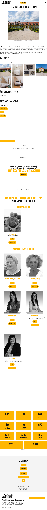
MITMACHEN (23, 2)
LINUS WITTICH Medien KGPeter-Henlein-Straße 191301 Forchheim (23, 488)
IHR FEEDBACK (23, 473)
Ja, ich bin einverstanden (37, 498)
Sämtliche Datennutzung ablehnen (37, 501)
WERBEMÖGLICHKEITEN (23, 477)
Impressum (9, 507)
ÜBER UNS (24, 465)
